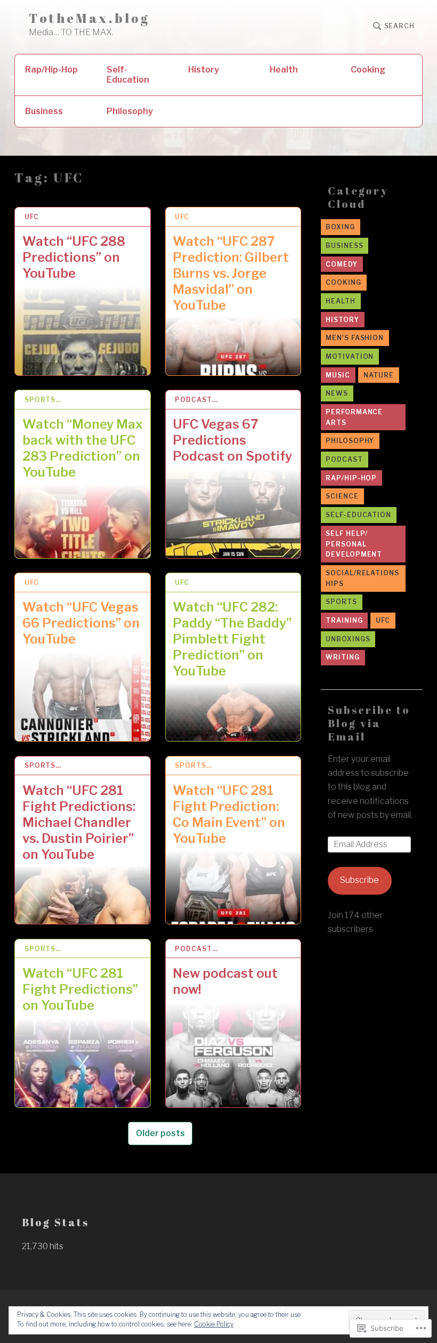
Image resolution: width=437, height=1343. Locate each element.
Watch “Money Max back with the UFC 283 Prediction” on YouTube (82, 448)
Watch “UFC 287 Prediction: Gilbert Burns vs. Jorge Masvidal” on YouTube (231, 273)
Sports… (43, 400)
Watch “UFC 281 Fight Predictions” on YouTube (80, 989)
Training (344, 620)
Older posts (160, 1133)
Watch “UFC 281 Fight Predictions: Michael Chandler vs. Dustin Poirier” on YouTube (78, 822)
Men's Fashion (355, 338)
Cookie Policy (213, 1324)
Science (342, 496)
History (203, 70)
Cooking (368, 70)
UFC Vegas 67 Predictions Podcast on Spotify (232, 440)
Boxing (340, 227)
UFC (32, 217)
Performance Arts (354, 417)
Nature (378, 375)
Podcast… (196, 400)
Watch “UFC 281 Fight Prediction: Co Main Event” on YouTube (229, 814)
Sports (341, 602)
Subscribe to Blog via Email (369, 723)
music (338, 375)
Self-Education (128, 75)
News (337, 393)
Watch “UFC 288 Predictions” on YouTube (73, 257)
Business (44, 111)
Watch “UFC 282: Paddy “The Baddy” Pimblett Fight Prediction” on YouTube (232, 639)
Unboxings (348, 639)
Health (284, 70)
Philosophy (130, 111)
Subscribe (359, 880)
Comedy (341, 264)
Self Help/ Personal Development (354, 544)
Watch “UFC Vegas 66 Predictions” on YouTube (81, 623)
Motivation (350, 356)
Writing (342, 657)
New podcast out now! (225, 981)
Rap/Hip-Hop (51, 70)
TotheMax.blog (89, 18)
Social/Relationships (362, 578)
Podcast (344, 459)
